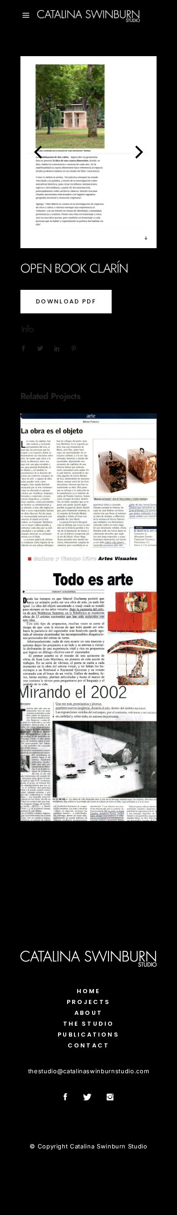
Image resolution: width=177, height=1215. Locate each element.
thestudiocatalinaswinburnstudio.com (88, 1071)
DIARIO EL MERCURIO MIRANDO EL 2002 (88, 748)
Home (88, 991)
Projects (89, 1002)
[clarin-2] (79, 152)
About (88, 1012)
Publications (88, 496)
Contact (88, 1045)
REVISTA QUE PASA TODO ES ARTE (88, 612)
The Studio (88, 1023)
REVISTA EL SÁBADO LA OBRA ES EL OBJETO (88, 476)
